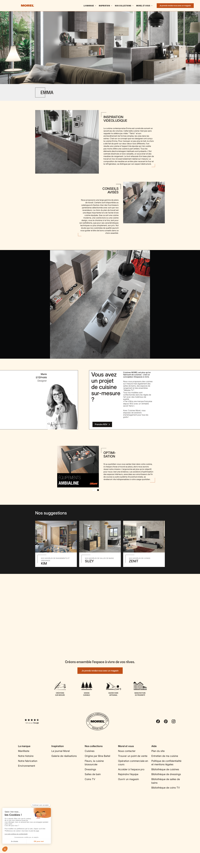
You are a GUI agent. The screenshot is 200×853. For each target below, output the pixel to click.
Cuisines (89, 750)
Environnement (26, 765)
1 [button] (93, 490)
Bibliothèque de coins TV (165, 787)
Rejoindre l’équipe (128, 774)
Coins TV (90, 779)
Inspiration (104, 6)
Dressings (90, 769)
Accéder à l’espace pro (131, 769)
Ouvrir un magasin (128, 779)
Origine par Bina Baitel (97, 755)
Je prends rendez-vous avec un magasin (100, 670)
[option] (100, 42)
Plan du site (158, 750)
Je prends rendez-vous (175, 5)
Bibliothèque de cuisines (165, 769)
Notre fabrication (27, 760)
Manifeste (23, 750)
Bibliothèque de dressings (166, 774)
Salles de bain (93, 774)
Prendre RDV (101, 424)
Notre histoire (25, 755)
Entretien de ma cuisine (164, 755)
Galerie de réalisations (64, 755)
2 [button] (96, 490)
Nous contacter (127, 750)
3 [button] (98, 490)
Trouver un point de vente (132, 755)
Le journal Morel (60, 750)
